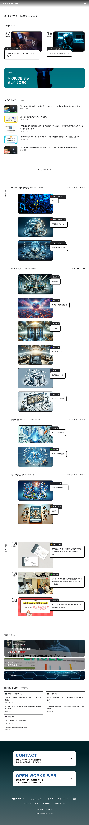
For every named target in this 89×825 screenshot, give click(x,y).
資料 (75, 799)
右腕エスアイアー (19, 799)
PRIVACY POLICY (44, 809)
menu (85, 3)
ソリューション (37, 799)
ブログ (50, 799)
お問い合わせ (59, 803)
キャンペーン (63, 799)
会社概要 (46, 803)
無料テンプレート (31, 803)
